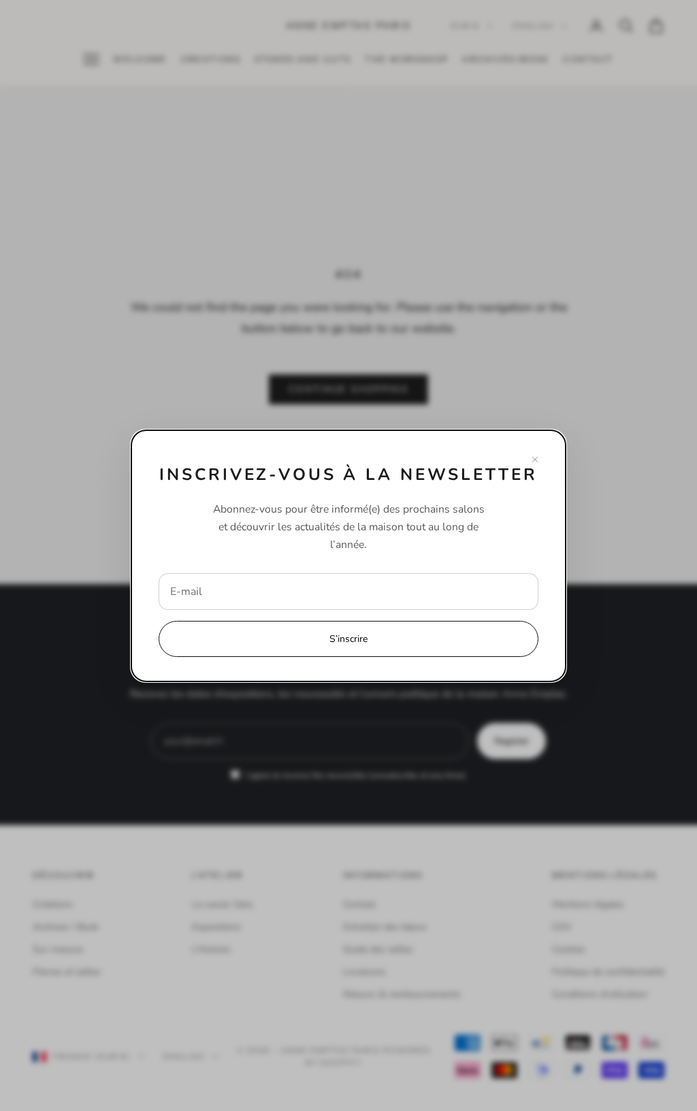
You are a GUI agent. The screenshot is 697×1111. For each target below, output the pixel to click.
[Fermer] (535, 459)
